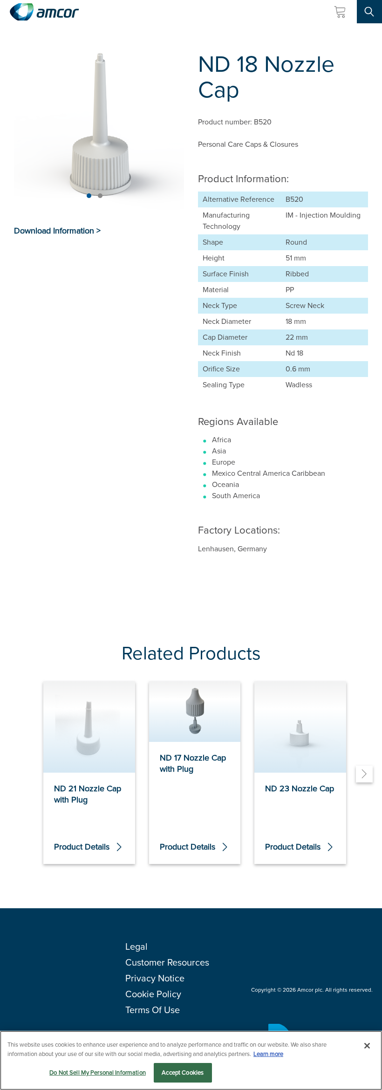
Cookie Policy (153, 994)
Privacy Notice (154, 978)
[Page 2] (100, 195)
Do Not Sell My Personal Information (97, 1072)
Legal (136, 946)
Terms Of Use (152, 1010)
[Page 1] (89, 195)
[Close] (367, 1045)
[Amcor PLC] (44, 12)
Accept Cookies (183, 1072)
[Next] (364, 774)
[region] (191, 1060)
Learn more (268, 1053)
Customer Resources (167, 962)
